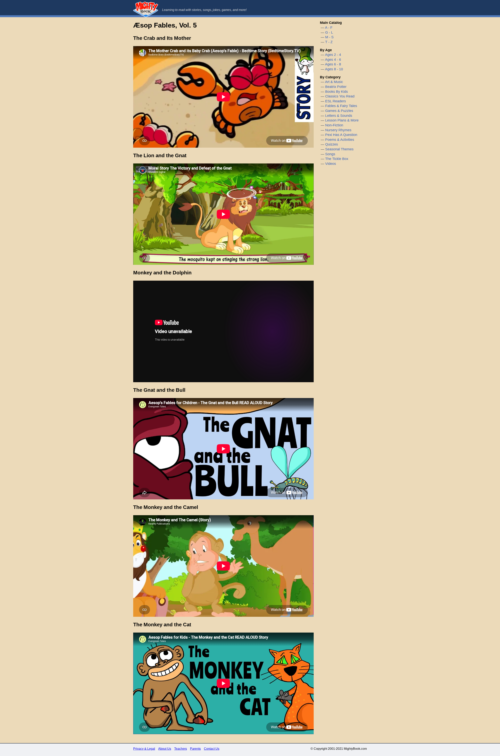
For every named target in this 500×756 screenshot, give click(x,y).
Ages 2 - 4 (333, 55)
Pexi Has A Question (341, 135)
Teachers (180, 748)
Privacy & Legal (144, 748)
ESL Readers (335, 101)
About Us (164, 748)
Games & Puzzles (339, 111)
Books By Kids (336, 92)
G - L (329, 32)
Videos (330, 164)
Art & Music (334, 82)
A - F (328, 27)
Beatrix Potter (335, 87)
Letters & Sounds (338, 116)
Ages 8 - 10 (334, 69)
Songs (330, 154)
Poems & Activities (339, 140)
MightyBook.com (145, 9)
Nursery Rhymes (338, 130)
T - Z (329, 42)
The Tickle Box (336, 159)
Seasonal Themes (339, 149)
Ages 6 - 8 (333, 64)
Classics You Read (339, 96)
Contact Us (211, 748)
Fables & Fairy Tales (341, 106)
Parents (195, 748)
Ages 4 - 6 (333, 60)
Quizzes (331, 144)
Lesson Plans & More (342, 120)
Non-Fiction (334, 125)
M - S (329, 37)
